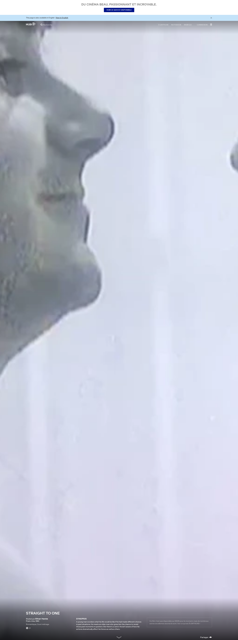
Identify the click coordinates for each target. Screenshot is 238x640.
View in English (62, 18)
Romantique (31, 624)
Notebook (176, 25)
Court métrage (43, 624)
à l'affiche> (194, 623)
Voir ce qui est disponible (119, 10)
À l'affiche (163, 25)
